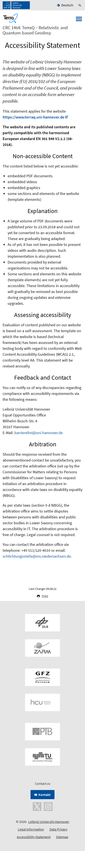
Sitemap (62, 837)
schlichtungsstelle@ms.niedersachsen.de (37, 556)
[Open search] (80, 5)
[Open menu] (78, 20)
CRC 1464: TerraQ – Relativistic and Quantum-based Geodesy (35, 30)
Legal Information (31, 829)
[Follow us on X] (37, 806)
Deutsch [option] (67, 5)
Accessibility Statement (34, 837)
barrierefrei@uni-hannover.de (38, 432)
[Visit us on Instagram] (48, 806)
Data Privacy (58, 829)
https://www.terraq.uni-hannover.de (33, 117)
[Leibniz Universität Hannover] (16, 5)
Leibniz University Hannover (48, 821)
